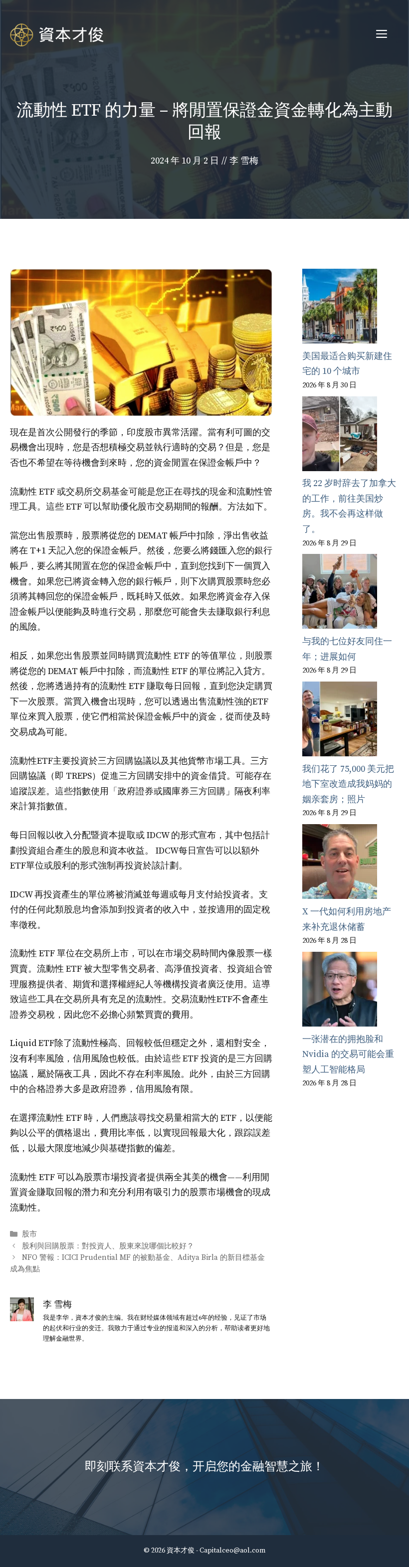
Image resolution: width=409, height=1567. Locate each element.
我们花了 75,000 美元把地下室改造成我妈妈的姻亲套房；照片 (348, 784)
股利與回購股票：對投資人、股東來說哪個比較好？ (108, 1246)
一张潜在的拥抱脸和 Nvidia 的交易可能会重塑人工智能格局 (348, 1054)
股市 (29, 1234)
